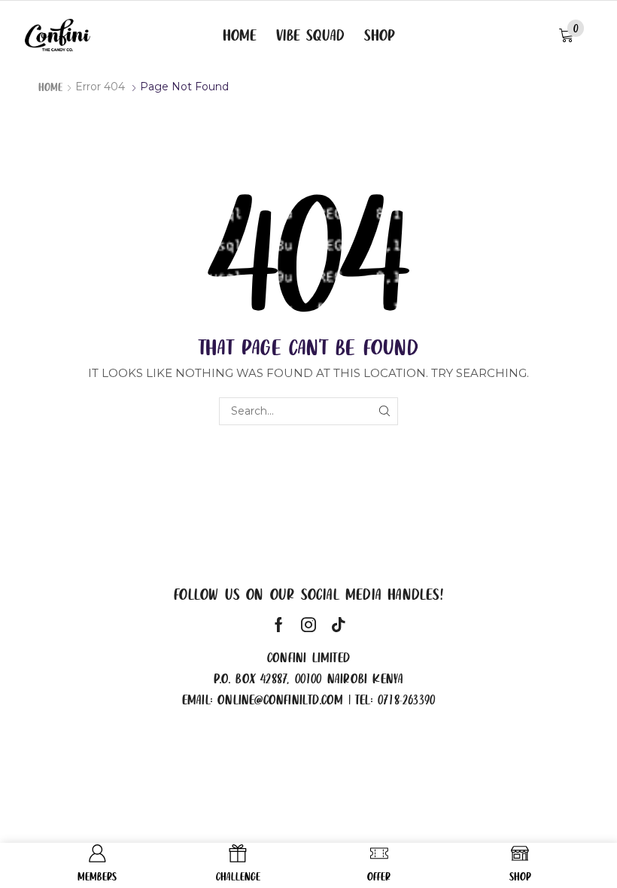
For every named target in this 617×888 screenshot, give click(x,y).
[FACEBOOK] (279, 624)
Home (50, 86)
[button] (571, 35)
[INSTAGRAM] (308, 624)
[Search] (384, 411)
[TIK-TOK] (338, 624)
